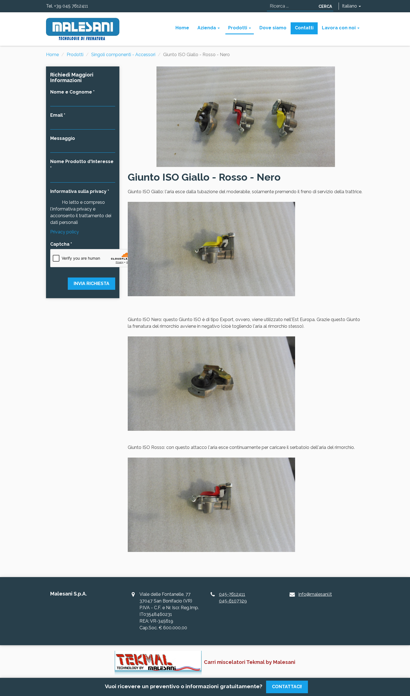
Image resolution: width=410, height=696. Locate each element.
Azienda (207, 27)
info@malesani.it (315, 594)
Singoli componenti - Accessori (123, 54)
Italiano (350, 6)
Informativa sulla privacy (78, 191)
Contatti (304, 27)
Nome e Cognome (71, 92)
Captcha (59, 244)
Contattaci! (287, 686)
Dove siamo (272, 27)
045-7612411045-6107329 (233, 598)
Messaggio (62, 138)
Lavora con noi (339, 27)
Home (182, 27)
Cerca (325, 6)
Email (56, 115)
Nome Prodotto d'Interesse (82, 161)
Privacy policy (64, 232)
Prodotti (238, 27)
